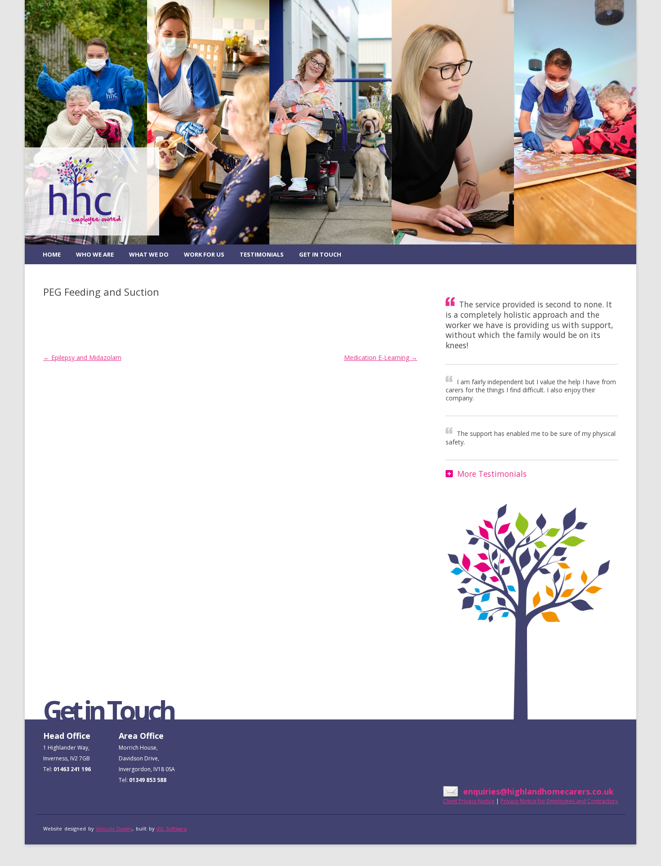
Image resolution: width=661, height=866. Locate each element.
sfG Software (171, 828)
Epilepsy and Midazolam (82, 357)
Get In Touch (320, 254)
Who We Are (95, 254)
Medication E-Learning (380, 357)
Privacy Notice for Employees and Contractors (559, 801)
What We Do (149, 254)
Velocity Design (114, 828)
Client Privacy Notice (469, 801)
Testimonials (262, 254)
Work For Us (204, 254)
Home (52, 254)
